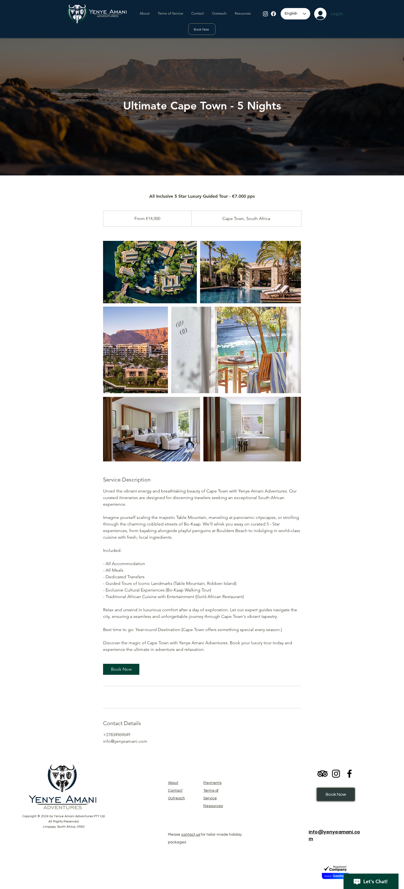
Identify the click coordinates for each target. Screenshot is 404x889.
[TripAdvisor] (322, 773)
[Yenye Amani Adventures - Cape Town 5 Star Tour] (150, 272)
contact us (190, 834)
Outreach (176, 798)
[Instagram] (265, 13)
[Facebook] (273, 13)
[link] (121, 669)
